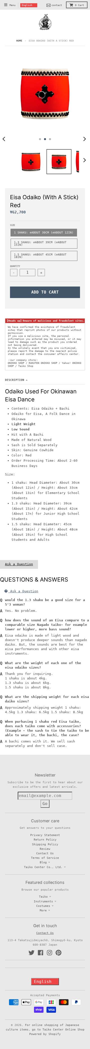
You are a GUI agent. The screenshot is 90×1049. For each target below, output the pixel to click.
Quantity (15, 266)
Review (45, 849)
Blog (43, 862)
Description (14, 380)
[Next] (84, 139)
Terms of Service (45, 858)
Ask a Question (19, 564)
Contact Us (45, 853)
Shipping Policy (45, 844)
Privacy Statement (45, 835)
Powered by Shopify (45, 1034)
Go (45, 803)
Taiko (43, 896)
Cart (79, 5)
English (27, 5)
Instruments (43, 901)
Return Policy (45, 839)
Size (12, 225)
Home (19, 40)
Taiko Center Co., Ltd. (43, 867)
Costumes (43, 906)
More (43, 910)
